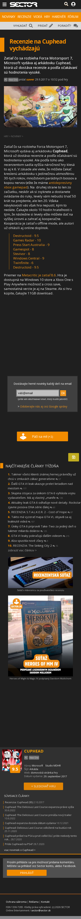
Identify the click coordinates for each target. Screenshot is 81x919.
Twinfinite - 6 (23, 262)
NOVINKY (8, 17)
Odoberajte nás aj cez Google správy (43, 406)
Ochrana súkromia (16, 901)
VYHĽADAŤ (20, 25)
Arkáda (33, 769)
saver (30, 79)
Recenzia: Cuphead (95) (19, 802)
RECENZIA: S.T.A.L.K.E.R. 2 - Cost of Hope (42, 512)
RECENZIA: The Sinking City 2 (35, 545)
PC (6, 79)
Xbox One (13, 79)
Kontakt (45, 901)
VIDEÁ (37, 17)
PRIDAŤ (43, 25)
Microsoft (37, 765)
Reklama (34, 901)
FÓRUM (73, 17)
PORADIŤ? (64, 25)
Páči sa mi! (42, 436)
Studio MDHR (53, 765)
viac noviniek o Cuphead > (20, 850)
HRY (47, 17)
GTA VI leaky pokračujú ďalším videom (40, 536)
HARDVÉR (58, 17)
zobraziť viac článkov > (22, 550)
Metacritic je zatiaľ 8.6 (39, 275)
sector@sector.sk (41, 910)
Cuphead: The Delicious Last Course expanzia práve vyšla (39, 807)
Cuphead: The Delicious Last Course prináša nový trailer (38, 815)
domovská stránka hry (44, 772)
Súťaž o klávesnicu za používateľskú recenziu (40, 590)
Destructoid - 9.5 (26, 267)
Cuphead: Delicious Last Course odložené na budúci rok (38, 827)
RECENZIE (24, 17)
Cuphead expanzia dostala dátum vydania (30, 823)
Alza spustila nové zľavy (29, 541)
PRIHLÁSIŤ (27, 873)
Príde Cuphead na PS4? (19, 844)
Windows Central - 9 (28, 258)
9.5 (15, 769)
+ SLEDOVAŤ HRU (43, 786)
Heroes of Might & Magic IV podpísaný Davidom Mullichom (40, 678)
